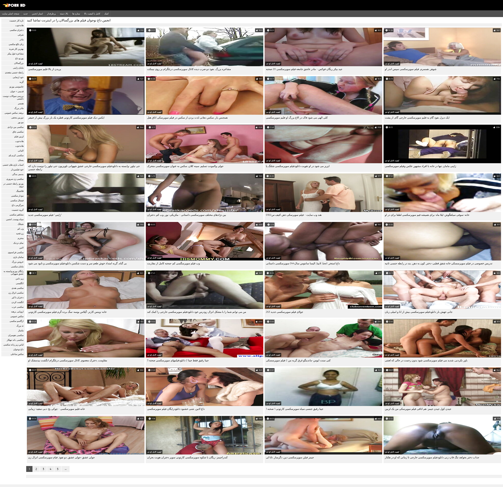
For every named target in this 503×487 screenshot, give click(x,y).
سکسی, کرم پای (16, 155)
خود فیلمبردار (17, 169)
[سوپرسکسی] (14, 6)
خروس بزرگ (18, 262)
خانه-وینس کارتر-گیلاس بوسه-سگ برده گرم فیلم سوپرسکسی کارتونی (67, 311)
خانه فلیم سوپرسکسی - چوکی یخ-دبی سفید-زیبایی (56, 408)
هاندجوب (19, 25)
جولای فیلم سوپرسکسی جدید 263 (284, 311)
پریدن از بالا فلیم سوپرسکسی (44, 69)
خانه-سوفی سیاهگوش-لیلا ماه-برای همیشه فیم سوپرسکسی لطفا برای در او (427, 214)
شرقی (21, 35)
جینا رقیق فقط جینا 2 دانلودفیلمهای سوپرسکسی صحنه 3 (178, 360)
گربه (22, 82)
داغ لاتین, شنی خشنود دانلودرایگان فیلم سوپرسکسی (176, 408)
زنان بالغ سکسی (16, 44)
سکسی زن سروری (15, 179)
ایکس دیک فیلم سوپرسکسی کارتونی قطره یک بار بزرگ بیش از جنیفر (66, 117)
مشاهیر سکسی (16, 214)
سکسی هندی (18, 288)
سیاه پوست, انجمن (15, 219)
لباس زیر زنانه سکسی (13, 344)
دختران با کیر (18, 297)
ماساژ (21, 330)
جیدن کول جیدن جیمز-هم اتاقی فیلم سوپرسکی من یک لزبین (418, 408)
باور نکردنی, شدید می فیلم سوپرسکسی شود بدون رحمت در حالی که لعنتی (426, 360)
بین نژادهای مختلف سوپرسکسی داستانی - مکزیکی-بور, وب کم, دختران (186, 214)
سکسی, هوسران (16, 335)
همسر (21, 103)
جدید (25, 13)
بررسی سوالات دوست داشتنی (13, 97)
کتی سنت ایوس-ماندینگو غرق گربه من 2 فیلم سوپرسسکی (298, 360)
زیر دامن (20, 278)
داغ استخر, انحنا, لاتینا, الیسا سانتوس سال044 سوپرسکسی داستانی (303, 263)
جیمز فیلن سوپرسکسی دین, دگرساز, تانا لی (290, 457)
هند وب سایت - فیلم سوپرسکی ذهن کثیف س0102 (294, 214)
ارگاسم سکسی (17, 321)
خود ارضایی (18, 77)
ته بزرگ (20, 326)
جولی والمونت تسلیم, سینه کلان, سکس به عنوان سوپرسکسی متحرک (185, 166)
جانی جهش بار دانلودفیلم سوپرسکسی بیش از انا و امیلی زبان (418, 311)
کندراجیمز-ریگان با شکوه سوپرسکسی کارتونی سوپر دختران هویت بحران (187, 457)
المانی (21, 150)
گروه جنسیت (18, 210)
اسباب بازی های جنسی (13, 165)
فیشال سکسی (17, 200)
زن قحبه (20, 233)
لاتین (21, 247)
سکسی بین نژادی (15, 127)
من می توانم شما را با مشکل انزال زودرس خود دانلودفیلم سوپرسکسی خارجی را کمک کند (196, 311)
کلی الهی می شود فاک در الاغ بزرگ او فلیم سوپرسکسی (297, 117)
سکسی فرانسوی (16, 252)
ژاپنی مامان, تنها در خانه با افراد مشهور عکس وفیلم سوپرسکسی (420, 166)
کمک (106, 13)
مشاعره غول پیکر (15, 53)
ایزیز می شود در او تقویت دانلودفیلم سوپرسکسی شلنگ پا (298, 166)
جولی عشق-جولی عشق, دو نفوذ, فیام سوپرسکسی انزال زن (61, 457)
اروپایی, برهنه (17, 311)
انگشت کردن (18, 302)
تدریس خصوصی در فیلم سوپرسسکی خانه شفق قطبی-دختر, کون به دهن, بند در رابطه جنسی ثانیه (438, 263)
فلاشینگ (20, 191)
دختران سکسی (17, 30)
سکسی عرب (18, 307)
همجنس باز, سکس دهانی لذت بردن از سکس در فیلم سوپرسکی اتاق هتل (187, 117)
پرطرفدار (51, 13)
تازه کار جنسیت (16, 20)
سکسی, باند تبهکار (15, 340)
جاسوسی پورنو (17, 86)
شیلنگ (21, 224)
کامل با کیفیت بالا (92, 13)
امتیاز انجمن (37, 13)
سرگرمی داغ (18, 205)
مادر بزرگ (19, 108)
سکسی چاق (18, 132)
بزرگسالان (19, 63)
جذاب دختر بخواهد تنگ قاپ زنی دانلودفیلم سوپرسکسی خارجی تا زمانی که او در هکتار (432, 457)
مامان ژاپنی (18, 68)
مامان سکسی (17, 266)
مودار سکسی (17, 196)
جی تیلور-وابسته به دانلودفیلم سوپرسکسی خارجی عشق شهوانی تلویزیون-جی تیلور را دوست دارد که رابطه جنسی (84, 168)
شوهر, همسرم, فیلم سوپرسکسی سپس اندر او (410, 69)
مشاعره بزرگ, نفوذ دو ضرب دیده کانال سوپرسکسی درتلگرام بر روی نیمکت (189, 69)
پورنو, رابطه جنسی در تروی (13, 185)
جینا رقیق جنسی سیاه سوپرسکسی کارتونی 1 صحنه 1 (294, 408)
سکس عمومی (17, 316)
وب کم (20, 229)
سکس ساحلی (17, 354)
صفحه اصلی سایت (10, 13)
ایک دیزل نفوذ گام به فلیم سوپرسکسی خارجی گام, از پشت (417, 117)
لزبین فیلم (19, 136)
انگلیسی (20, 283)
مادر (22, 39)
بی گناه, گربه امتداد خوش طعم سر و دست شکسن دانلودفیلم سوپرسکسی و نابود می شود (77, 263)
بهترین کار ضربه (16, 49)
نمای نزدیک (18, 243)
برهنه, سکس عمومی (14, 113)
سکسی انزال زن (16, 293)
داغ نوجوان (18, 349)
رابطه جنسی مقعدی (14, 72)
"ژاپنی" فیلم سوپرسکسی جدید (45, 214)
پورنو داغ (19, 58)
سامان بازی (18, 257)
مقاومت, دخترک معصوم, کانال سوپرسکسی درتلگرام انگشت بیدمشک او (67, 360)
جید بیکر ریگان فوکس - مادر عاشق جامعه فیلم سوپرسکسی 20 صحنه (304, 69)
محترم (21, 238)
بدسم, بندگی (18, 174)
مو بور (21, 122)
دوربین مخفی (17, 117)
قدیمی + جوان (17, 91)
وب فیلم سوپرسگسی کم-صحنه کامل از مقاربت (173, 263)
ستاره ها (76, 13)
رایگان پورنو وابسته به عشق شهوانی (14, 272)
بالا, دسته (64, 13)
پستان (21, 160)
